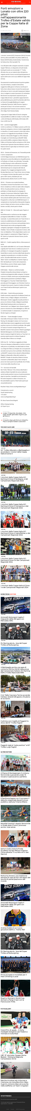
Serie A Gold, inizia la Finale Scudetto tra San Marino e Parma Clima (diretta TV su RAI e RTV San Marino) (15, 851)
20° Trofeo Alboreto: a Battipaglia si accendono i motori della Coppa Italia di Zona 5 (15, 452)
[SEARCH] (29, 2)
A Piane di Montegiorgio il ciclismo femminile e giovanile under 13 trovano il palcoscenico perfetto (15, 775)
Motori (3, 448)
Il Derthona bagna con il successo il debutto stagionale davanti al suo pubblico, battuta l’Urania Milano (15, 800)
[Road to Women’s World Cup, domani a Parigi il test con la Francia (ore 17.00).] (15, 988)
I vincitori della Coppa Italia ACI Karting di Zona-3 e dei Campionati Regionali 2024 (15, 560)
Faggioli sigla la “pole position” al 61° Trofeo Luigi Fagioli (15, 746)
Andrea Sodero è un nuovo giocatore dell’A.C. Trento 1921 (13, 929)
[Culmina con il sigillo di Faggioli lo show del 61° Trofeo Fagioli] (15, 709)
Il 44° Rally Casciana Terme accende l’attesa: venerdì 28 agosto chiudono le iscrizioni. (15, 697)
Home (7, 1109)
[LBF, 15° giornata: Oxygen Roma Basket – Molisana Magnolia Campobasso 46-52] (15, 1045)
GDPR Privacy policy (20, 1109)
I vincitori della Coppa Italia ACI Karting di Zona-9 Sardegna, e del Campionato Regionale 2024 (14, 479)
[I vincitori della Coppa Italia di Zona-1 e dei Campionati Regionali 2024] (15, 573)
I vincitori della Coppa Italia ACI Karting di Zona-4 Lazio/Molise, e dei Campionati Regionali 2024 (15, 533)
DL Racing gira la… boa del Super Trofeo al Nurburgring (14, 644)
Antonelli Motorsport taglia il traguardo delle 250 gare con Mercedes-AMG (12, 619)
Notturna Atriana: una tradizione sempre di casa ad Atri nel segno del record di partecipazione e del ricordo (15, 878)
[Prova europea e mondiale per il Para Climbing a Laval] (15, 964)
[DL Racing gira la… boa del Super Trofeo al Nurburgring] (15, 631)
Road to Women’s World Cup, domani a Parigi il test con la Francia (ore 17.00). (13, 1000)
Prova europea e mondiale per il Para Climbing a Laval (14, 976)
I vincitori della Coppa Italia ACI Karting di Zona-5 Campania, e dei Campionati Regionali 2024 (14, 506)
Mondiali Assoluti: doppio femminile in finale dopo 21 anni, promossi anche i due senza (15, 825)
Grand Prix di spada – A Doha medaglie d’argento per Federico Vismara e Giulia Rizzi (14, 1032)
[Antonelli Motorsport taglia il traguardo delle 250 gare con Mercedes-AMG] (15, 605)
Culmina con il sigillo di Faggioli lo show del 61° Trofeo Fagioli (15, 722)
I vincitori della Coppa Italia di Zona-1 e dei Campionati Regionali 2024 (15, 586)
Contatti (12, 1109)
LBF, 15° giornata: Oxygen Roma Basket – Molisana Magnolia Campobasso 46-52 (13, 1057)
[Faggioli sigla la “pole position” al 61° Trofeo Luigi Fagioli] (15, 733)
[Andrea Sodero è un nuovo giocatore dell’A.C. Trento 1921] (15, 917)
